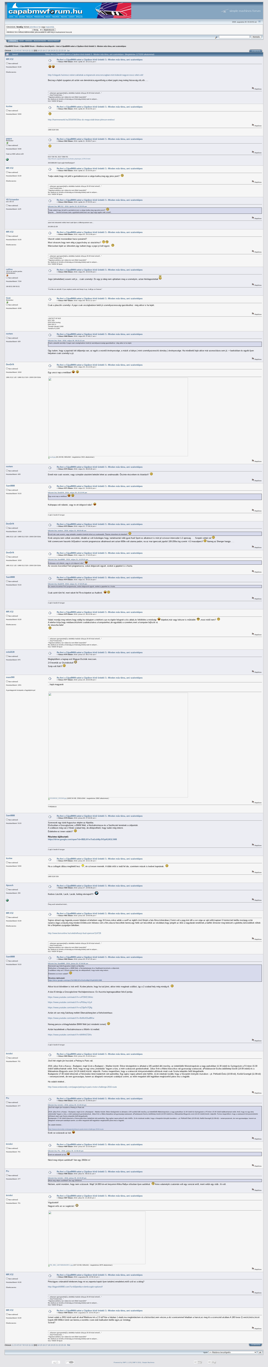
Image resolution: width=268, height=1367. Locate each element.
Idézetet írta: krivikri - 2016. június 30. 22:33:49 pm (67, 1178)
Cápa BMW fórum (27, 46)
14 (38, 50)
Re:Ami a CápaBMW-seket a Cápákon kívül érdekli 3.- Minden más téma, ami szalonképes (100, 59)
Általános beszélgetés (45, 46)
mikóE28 (10, 652)
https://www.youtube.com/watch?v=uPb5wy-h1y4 (70, 1002)
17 (46, 50)
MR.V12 (9, 59)
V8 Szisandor (12, 199)
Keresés (28, 41)
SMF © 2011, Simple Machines (143, 1362)
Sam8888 (10, 486)
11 (30, 50)
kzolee (9, 106)
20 (54, 50)
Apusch (9, 885)
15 (41, 50)
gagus (9, 138)
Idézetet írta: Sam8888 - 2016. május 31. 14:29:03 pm (68, 559)
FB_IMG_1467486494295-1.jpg (61, 1265)
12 (32, 50)
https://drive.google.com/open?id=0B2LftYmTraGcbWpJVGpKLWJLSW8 (82, 839)
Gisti (8, 298)
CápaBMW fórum (11, 46)
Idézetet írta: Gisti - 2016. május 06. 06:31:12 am (66, 340)
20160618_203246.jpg (58, 798)
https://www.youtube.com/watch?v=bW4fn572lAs (70, 1035)
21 (57, 50)
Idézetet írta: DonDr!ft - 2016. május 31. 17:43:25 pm (67, 584)
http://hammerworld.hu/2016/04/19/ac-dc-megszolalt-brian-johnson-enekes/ (81, 120)
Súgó (21, 41)
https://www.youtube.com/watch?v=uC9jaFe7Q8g (70, 1007)
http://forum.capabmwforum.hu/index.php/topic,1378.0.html (69, 159)
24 (65, 50)
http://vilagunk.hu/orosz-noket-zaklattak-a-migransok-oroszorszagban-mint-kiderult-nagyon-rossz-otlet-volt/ (95, 75)
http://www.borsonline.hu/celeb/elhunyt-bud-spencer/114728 (74, 933)
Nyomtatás (256, 51)
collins (9, 269)
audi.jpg (52, 457)
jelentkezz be (35, 27)
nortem (9, 334)
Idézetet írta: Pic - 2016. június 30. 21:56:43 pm (65, 1151)
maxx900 (10, 677)
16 (44, 50)
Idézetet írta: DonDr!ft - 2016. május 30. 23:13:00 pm (67, 492)
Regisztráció (53, 41)
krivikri (9, 1053)
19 (52, 50)
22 (59, 50)
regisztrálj (50, 27)
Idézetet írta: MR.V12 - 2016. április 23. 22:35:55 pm (67, 206)
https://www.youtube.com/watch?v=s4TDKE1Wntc (70, 997)
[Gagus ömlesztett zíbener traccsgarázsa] (7, 160)
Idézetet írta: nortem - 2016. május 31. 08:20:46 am (67, 530)
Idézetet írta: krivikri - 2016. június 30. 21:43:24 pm (67, 1105)
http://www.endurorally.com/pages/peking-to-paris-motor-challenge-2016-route (82, 1087)
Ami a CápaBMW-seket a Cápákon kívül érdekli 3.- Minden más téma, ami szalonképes (91, 46)
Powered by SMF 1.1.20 (122, 1362)
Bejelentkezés (40, 41)
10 (27, 50)
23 (62, 50)
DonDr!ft (10, 364)
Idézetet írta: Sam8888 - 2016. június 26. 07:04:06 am (68, 963)
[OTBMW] (7, 901)
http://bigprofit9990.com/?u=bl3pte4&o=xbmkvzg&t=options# (75, 1287)
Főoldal (13, 41)
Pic (7, 1098)
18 (49, 50)
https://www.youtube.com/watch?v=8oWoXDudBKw (71, 1018)
